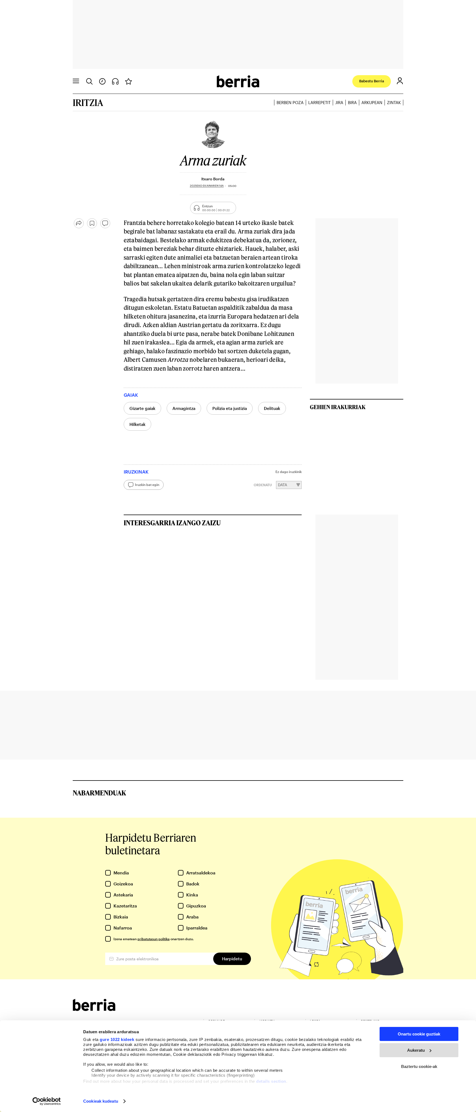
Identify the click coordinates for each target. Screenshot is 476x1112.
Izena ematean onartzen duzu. (153, 939)
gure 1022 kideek (117, 1039)
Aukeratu (416, 1050)
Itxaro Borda (213, 178)
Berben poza (290, 102)
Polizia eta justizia (229, 408)
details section (271, 1081)
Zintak (394, 102)
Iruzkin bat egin (147, 484)
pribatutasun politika (153, 939)
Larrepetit (319, 102)
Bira (352, 102)
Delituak (272, 408)
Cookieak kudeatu (100, 1101)
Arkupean (371, 102)
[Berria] (94, 1009)
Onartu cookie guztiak (419, 1034)
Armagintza (183, 408)
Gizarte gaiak (142, 408)
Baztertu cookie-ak (419, 1066)
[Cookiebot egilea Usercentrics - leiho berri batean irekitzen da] (47, 1101)
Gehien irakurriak (338, 407)
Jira (339, 102)
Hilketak (137, 424)
